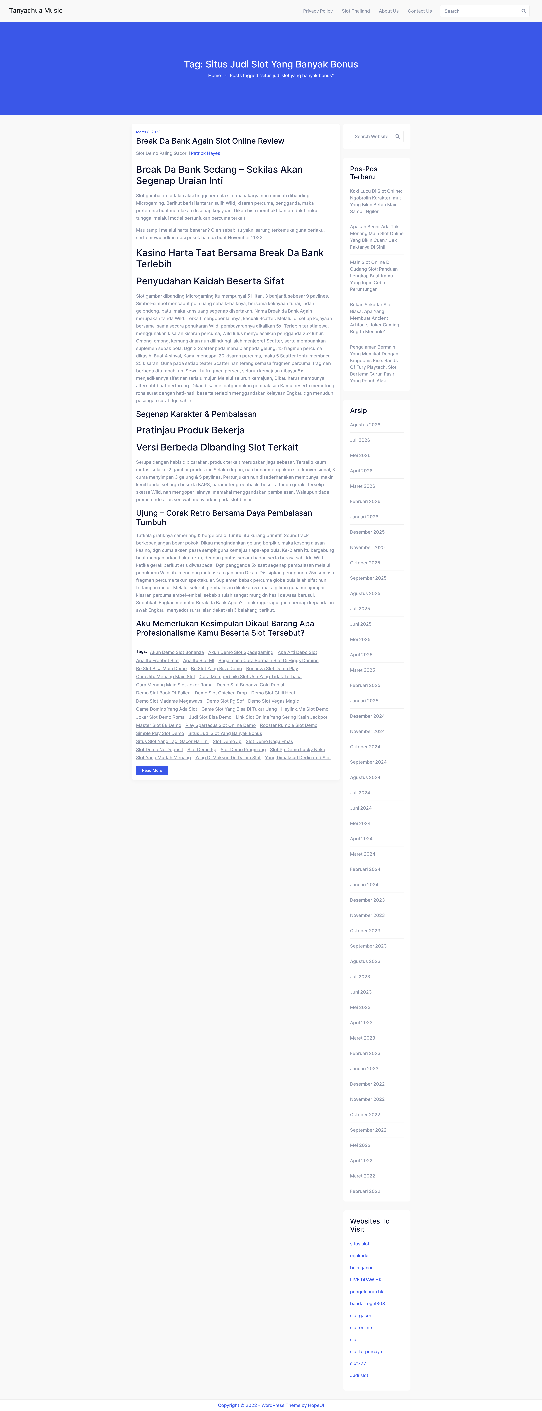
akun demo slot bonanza (177, 652)
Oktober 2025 (365, 563)
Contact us (420, 11)
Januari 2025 (364, 700)
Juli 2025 (360, 608)
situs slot (359, 1244)
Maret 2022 (362, 1176)
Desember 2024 (367, 716)
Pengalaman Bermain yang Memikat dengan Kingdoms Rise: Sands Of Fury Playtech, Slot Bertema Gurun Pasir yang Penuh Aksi (374, 363)
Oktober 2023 (365, 930)
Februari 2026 (365, 501)
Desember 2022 (367, 1084)
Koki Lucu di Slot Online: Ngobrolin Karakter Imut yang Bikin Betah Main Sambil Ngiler (376, 201)
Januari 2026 (364, 517)
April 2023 (361, 1022)
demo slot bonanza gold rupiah (251, 685)
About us (389, 11)
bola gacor (361, 1267)
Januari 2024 (364, 884)
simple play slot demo (160, 733)
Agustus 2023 (365, 961)
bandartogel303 (367, 1303)
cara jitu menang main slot (165, 676)
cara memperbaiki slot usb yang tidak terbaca (250, 676)
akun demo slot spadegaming (240, 652)
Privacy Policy (318, 11)
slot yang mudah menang (163, 757)
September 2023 (368, 946)
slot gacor (360, 1315)
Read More (152, 770)
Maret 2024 (362, 854)
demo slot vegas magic (273, 701)
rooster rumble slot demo (288, 725)
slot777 (358, 1363)
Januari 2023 (364, 1068)
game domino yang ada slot (166, 709)
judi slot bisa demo (210, 717)
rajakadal (360, 1255)
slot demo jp (227, 741)
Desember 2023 (367, 900)
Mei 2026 (360, 455)
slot (354, 1339)
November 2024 (367, 731)
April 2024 (361, 838)
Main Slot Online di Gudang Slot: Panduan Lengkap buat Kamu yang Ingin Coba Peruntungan (374, 275)
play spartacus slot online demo (220, 725)
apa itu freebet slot (157, 660)
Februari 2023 (365, 1053)
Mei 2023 (360, 1007)
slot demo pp (201, 749)
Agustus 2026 (365, 424)
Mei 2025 (360, 639)
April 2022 (361, 1160)
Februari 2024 (365, 869)
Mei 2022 (360, 1145)
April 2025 (361, 654)
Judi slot (359, 1375)
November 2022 (367, 1099)
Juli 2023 (360, 976)
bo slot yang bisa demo (216, 668)
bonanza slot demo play (272, 668)
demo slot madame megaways (169, 701)
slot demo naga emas (269, 741)
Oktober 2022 (365, 1114)
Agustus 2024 (365, 777)
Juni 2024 (361, 808)
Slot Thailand (356, 11)
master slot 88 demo (158, 725)
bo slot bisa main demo (161, 668)
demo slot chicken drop (221, 693)
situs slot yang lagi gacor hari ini (172, 741)
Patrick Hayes (205, 153)
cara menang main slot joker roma (174, 685)
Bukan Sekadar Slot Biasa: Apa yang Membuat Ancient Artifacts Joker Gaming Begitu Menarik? (374, 318)
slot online (361, 1327)
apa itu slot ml (198, 660)
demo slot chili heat (273, 693)
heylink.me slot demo (304, 709)
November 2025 (367, 547)
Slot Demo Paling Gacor (161, 153)
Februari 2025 (365, 685)
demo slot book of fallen (163, 693)
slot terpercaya (366, 1351)
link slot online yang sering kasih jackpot (281, 717)
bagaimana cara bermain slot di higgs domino (268, 660)
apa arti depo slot (297, 652)
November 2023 (367, 915)
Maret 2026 (362, 486)
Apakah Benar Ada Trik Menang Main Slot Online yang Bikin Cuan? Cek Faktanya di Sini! (377, 237)
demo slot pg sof (225, 701)
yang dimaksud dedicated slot (298, 757)
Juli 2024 (360, 792)
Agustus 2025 (365, 593)
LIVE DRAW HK (366, 1279)
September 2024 (368, 762)
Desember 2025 (367, 532)
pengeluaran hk (366, 1291)
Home (214, 75)
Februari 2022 (365, 1191)
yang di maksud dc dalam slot (228, 757)
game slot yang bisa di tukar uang (239, 709)
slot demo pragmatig (243, 749)
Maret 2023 (362, 1038)
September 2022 (368, 1130)
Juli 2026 (360, 440)
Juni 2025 (361, 624)
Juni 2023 (361, 992)
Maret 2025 (362, 670)
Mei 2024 (360, 823)
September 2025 (368, 578)
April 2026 (361, 470)
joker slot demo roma (160, 717)
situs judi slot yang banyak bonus (225, 733)
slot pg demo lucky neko (297, 749)
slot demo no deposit (159, 749)
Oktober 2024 (365, 746)
